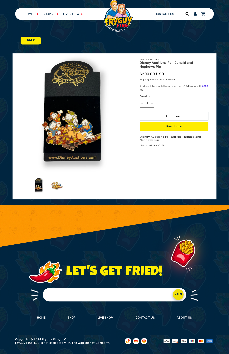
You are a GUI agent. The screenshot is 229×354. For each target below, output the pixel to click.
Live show (106, 317)
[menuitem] (28, 14)
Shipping (145, 79)
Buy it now (174, 126)
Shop (71, 317)
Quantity (145, 96)
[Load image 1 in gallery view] (39, 185)
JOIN (178, 294)
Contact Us (145, 317)
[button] (187, 14)
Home (41, 317)
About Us (184, 317)
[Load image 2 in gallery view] (57, 185)
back (31, 40)
